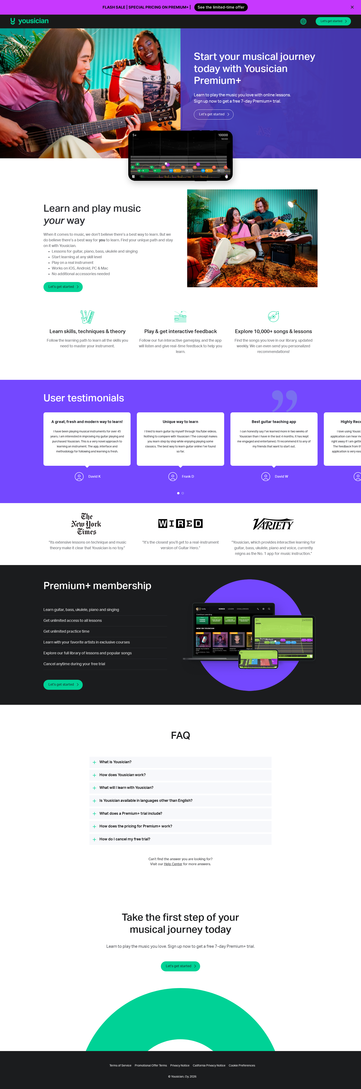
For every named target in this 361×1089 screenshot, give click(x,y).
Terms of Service (120, 1065)
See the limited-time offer (221, 7)
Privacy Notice (179, 1065)
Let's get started (331, 21)
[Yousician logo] (31, 21)
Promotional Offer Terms (151, 1065)
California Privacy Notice (209, 1065)
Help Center (173, 864)
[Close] (352, 7)
